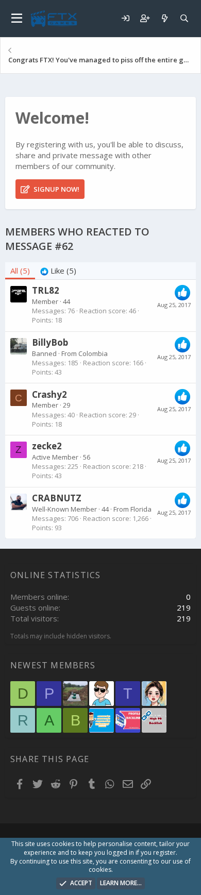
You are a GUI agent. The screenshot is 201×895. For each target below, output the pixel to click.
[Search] (184, 18)
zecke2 (47, 446)
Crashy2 (49, 394)
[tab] (58, 270)
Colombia (93, 353)
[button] (16, 18)
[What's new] (164, 18)
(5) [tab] (20, 270)
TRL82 (45, 290)
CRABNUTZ (56, 498)
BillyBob (50, 342)
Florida (141, 509)
